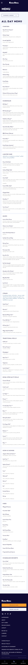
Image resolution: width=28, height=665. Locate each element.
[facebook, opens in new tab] (5, 614)
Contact (4, 636)
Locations (4, 663)
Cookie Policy (6, 640)
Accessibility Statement (9, 646)
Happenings (5, 617)
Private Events (6, 625)
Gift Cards (5, 622)
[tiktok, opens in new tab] (10, 614)
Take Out (14, 663)
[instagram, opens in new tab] (8, 614)
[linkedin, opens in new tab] (3, 614)
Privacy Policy (6, 643)
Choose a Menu (8, 15)
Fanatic (24, 657)
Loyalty (4, 628)
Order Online (14, 609)
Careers (4, 633)
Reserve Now (14, 605)
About (3, 620)
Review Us (4, 630)
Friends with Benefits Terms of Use (12, 649)
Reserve (23, 663)
